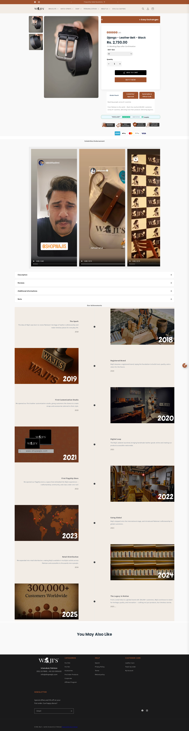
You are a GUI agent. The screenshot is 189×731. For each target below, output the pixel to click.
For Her (67, 667)
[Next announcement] (117, 2)
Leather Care (129, 663)
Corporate (68, 678)
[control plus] (120, 63)
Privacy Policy (99, 667)
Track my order (130, 667)
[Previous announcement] (71, 2)
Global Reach (114, 95)
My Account (129, 671)
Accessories (69, 671)
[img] (112, 33)
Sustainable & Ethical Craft (147, 95)
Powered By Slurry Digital (70, 727)
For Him (67, 663)
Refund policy (100, 674)
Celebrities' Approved (130, 95)
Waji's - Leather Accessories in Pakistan (50, 727)
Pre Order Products (71, 674)
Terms (97, 671)
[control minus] (108, 63)
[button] (53, 8)
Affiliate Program (71, 682)
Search (97, 663)
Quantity (110, 59)
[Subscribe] (71, 711)
